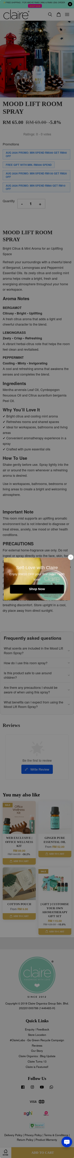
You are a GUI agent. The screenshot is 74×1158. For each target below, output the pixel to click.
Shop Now (37, 589)
